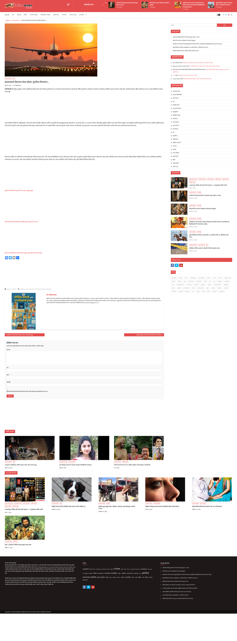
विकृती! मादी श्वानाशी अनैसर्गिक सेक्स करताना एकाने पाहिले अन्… (69, 507)
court (214, 278)
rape (207, 288)
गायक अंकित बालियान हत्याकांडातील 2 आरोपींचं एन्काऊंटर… (175, 595)
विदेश (25, 14)
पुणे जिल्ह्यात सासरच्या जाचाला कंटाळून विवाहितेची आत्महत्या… (75, 465)
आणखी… (81, 14)
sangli (213, 288)
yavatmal (221, 291)
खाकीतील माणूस (45, 14)
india (205, 281)
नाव (8, 368)
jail (214, 281)
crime (26, 289)
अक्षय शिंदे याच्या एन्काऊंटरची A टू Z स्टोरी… (187, 75)
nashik (209, 285)
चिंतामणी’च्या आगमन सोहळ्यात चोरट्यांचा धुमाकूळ (145, 4)
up (193, 291)
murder (196, 285)
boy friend (201, 278)
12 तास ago (105, 7)
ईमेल (8, 375)
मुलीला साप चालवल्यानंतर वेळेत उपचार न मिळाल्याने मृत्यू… (20, 335)
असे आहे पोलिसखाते (177, 95)
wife (208, 291)
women (214, 291)
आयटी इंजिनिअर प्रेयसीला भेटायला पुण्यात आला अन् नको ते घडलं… (177, 592)
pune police (200, 288)
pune (193, 288)
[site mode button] (218, 15)
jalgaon (220, 281)
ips (210, 281)
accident (174, 278)
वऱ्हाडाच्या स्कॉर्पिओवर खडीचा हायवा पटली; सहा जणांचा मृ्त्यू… (21, 465)
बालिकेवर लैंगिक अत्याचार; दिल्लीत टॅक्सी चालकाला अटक (186, 51)
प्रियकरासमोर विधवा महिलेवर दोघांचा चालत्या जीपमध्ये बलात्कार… (197, 79)
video (198, 291)
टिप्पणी (8, 350)
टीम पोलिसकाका (17, 85)
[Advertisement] (84, 108)
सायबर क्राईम (34, 14)
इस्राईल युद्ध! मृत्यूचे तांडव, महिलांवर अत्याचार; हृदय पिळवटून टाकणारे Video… (117, 508)
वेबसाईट (8, 382)
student (174, 291)
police (43, 289)
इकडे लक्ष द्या (175, 98)
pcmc (173, 288)
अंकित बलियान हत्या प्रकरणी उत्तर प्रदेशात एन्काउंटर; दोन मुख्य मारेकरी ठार (178, 585)
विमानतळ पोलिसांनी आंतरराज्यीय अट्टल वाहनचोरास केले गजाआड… (24, 253)
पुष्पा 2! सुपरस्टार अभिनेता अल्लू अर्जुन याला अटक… (18, 545)
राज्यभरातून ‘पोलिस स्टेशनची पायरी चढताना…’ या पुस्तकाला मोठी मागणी (208, 185)
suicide (181, 291)
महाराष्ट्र (19, 14)
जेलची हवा (175, 119)
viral (203, 291)
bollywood (193, 278)
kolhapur (227, 281)
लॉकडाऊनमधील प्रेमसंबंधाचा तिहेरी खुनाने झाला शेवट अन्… (22, 221)
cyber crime (227, 278)
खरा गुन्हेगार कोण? (177, 108)
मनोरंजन (64, 14)
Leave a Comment (11, 289)
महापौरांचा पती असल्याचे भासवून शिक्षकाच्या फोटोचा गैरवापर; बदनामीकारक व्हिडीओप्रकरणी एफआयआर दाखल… (180, 5)
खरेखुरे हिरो (175, 112)
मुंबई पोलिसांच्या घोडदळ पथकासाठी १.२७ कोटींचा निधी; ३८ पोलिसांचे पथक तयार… (213, 4)
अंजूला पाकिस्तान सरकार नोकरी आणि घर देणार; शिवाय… (149, 335)
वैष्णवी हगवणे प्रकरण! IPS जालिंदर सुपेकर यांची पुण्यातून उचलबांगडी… (132, 465)
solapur (219, 288)
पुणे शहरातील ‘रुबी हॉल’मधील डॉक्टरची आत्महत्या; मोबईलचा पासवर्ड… (197, 63)
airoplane (22, 289)
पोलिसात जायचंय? (177, 143)
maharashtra (180, 285)
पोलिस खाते (125, 462)
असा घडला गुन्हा (63, 462)
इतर (174, 101)
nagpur (203, 285)
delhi (30, 289)
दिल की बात (175, 129)
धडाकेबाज (56, 14)
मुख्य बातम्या (175, 156)
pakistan (226, 285)
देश (13, 14)
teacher (187, 291)
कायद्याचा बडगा (176, 105)
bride (208, 278)
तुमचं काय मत (176, 125)
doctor (174, 281)
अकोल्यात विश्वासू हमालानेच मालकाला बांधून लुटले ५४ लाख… (112, 4)
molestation (38, 289)
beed (180, 278)
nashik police (217, 285)
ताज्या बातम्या (8, 79)
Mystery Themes (46, 612)
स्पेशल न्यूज (73, 14)
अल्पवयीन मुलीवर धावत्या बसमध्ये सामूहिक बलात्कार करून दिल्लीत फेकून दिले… (180, 588)
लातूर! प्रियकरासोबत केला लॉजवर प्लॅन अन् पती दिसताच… (207, 507)
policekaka (48, 289)
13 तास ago (138, 7)
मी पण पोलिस (176, 153)
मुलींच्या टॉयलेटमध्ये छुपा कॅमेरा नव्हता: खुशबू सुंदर (19, 190)
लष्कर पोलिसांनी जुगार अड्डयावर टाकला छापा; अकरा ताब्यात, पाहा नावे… (204, 66)
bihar (186, 278)
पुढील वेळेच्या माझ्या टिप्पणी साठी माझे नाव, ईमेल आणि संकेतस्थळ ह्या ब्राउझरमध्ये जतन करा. (27, 391)
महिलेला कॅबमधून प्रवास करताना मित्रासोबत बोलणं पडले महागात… (162, 507)
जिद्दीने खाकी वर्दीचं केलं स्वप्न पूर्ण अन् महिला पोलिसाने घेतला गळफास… (178, 598)
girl (33, 289)
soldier (226, 288)
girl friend (191, 281)
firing (179, 281)
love (173, 285)
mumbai (189, 285)
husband (198, 281)
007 (174, 75)
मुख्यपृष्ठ (7, 14)
